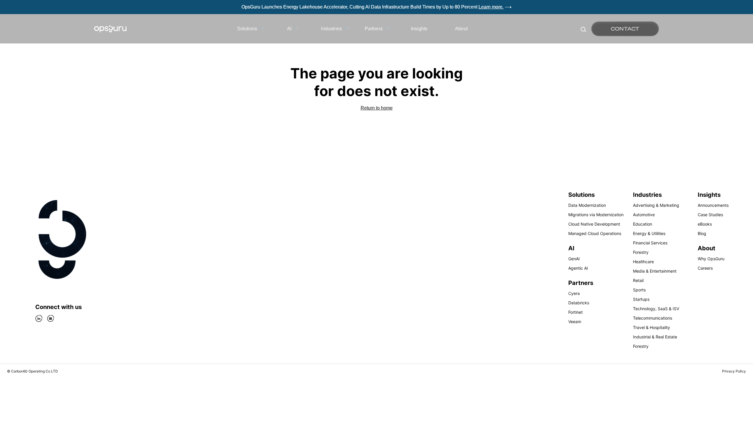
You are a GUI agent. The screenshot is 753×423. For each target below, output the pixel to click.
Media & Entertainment (655, 270)
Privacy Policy (734, 371)
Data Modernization (587, 205)
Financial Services (650, 242)
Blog (702, 233)
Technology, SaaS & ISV (656, 308)
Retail (638, 280)
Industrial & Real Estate (655, 336)
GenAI (574, 258)
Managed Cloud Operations (594, 233)
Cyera (574, 293)
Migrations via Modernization (596, 214)
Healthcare (643, 261)
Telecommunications (652, 317)
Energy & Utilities (649, 233)
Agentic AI (578, 268)
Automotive (644, 214)
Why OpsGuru (711, 258)
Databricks (578, 302)
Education (642, 223)
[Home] (110, 29)
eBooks (705, 223)
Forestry (641, 252)
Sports (639, 289)
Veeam (574, 321)
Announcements (713, 205)
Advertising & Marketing (656, 205)
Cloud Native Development (594, 223)
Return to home (377, 107)
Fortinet (575, 312)
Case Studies (710, 214)
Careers (705, 268)
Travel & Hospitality (651, 327)
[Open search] (583, 28)
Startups (641, 299)
